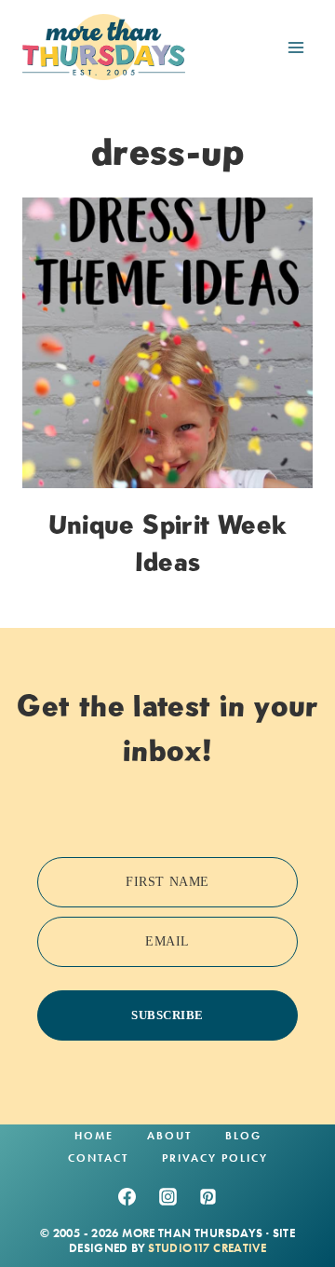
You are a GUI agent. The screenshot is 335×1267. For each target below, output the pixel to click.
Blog (243, 1135)
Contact (98, 1158)
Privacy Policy (215, 1158)
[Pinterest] (208, 1196)
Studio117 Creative (207, 1248)
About (169, 1135)
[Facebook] (126, 1196)
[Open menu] (295, 47)
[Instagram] (167, 1196)
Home (94, 1135)
